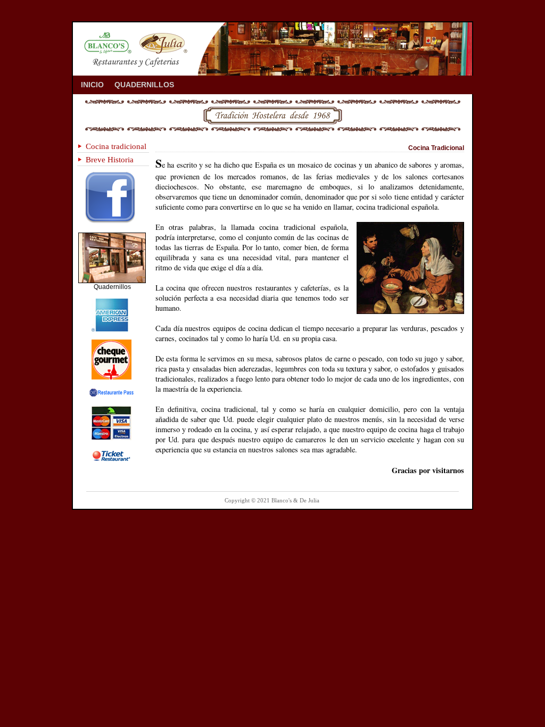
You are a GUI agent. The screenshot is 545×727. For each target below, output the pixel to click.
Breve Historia (110, 159)
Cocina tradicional (116, 146)
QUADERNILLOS (144, 85)
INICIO (92, 85)
